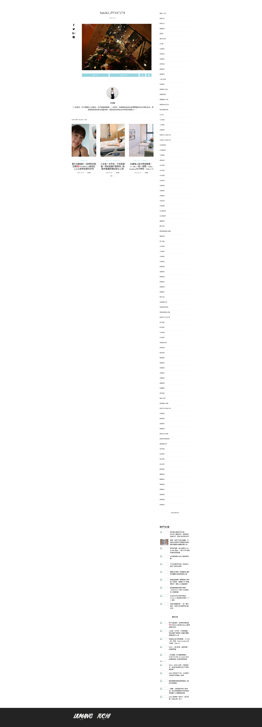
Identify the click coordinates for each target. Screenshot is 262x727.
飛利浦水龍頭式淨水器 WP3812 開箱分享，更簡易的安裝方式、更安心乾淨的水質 (179, 534)
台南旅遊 (162, 185)
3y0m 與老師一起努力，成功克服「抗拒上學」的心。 (179, 698)
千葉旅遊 (162, 155)
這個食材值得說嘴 (164, 439)
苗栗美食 (162, 423)
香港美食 (162, 74)
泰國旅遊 (162, 383)
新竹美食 (162, 327)
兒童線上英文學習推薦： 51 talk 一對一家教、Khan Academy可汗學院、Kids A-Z (141, 166)
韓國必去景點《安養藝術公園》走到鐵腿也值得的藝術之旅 (179, 573)
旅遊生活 (162, 18)
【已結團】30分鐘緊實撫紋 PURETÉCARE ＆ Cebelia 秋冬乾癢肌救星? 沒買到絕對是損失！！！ (174, 658)
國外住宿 (162, 226)
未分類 (161, 44)
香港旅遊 (162, 494)
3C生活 (162, 115)
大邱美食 (162, 251)
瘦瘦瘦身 (162, 28)
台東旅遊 (162, 191)
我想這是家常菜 (164, 307)
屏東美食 (162, 282)
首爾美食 (162, 489)
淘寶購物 (162, 388)
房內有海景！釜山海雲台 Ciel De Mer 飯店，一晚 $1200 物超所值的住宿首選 (180, 550)
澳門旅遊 (162, 393)
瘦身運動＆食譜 (164, 403)
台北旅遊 (162, 175)
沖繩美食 (162, 373)
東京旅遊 (162, 347)
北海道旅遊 (163, 145)
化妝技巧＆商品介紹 (165, 140)
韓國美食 (162, 479)
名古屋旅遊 (163, 211)
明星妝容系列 (163, 342)
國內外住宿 (163, 39)
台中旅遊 (162, 165)
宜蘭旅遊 (162, 266)
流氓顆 (112, 103)
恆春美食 (162, 292)
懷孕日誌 (162, 297)
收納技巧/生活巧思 (165, 317)
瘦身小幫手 (163, 398)
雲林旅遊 (162, 469)
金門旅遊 (162, 449)
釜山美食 (162, 464)
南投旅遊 (162, 160)
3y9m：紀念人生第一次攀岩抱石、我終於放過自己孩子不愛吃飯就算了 (179, 667)
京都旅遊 (162, 130)
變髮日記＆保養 (164, 434)
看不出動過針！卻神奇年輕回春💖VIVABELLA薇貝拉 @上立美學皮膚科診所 (84, 166)
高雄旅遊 (162, 499)
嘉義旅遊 (162, 221)
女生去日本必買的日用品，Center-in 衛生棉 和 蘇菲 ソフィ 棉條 (179, 598)
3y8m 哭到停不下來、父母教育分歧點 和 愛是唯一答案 (179, 674)
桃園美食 (162, 363)
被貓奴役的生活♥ (164, 104)
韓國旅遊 (162, 474)
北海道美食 (163, 150)
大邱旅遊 (162, 246)
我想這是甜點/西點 (165, 312)
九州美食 (162, 125)
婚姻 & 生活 (108, 160)
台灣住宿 (162, 201)
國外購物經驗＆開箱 (165, 231)
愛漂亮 (161, 33)
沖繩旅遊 (162, 368)
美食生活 (162, 23)
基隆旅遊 (162, 236)
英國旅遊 (162, 428)
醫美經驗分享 (84, 160)
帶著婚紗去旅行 (164, 89)
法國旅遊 (162, 378)
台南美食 (162, 54)
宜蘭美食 (162, 272)
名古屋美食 (163, 216)
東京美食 (162, 353)
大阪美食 (162, 261)
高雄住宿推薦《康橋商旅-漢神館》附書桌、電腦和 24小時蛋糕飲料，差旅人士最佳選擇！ (179, 582)
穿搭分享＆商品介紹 (165, 408)
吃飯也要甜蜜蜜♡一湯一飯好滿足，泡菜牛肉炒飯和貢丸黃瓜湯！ (179, 606)
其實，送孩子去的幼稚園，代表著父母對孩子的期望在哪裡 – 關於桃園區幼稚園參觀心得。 (180, 542)
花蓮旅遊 (162, 413)
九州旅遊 (162, 120)
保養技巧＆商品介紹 (165, 135)
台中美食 (162, 170)
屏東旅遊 (162, 277)
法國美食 (162, 59)
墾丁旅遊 (162, 241)
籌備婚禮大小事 (164, 99)
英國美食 (162, 69)
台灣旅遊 (162, 206)
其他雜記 (162, 84)
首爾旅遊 (162, 484)
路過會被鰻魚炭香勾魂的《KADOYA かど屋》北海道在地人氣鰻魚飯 (179, 590)
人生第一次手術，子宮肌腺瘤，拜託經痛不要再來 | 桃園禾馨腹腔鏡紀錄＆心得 (113, 166)
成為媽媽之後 (116, 160)
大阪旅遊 (162, 256)
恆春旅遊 (162, 287)
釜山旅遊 (162, 459)
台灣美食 (162, 49)
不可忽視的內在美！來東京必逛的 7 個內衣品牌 (179, 565)
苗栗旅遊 (162, 418)
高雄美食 (162, 505)
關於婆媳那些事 (164, 109)
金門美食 (162, 454)
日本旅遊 (162, 332)
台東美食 (162, 196)
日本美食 (162, 337)
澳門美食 (162, 64)
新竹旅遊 (162, 322)
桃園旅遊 (162, 358)
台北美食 (162, 180)
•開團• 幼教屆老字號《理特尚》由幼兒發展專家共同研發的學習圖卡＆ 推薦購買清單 (179, 691)
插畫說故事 (163, 94)
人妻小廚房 (163, 79)
